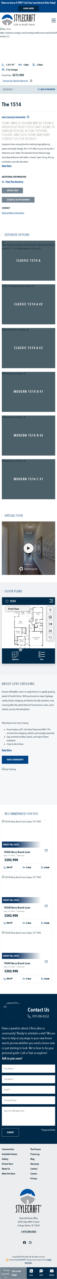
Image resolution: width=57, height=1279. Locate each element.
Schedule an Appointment (18, 199)
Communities (8, 1149)
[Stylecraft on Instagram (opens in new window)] (31, 1242)
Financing (35, 1154)
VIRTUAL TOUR (12, 190)
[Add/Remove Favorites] (46, 851)
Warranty (34, 1164)
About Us (6, 1168)
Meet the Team (8, 1173)
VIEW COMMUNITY (15, 759)
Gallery (5, 1159)
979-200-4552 (40, 1016)
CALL (31, 1275)
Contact (33, 1168)
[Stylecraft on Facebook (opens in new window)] (26, 1242)
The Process (35, 1149)
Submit (10, 1132)
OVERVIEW (8, 89)
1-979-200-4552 (28, 1231)
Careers (33, 1173)
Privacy (33, 1178)
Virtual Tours (7, 1164)
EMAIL (51, 1275)
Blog (32, 1159)
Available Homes (9, 1154)
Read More (7, 166)
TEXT (41, 1275)
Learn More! (28, 8)
